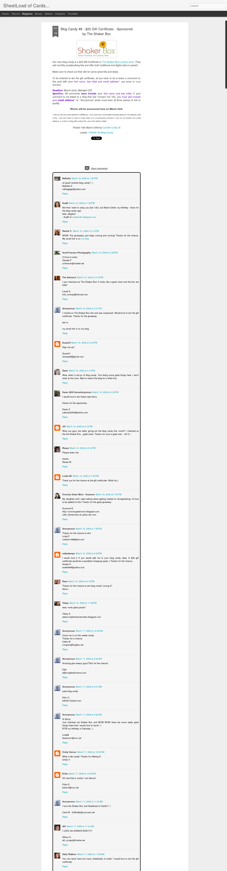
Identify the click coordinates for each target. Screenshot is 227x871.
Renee (65, 447)
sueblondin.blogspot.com (84, 216)
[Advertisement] (158, 78)
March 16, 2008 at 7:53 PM (88, 528)
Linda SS (66, 475)
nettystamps (68, 553)
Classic (5, 13)
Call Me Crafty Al (111, 127)
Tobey (65, 602)
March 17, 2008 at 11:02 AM (89, 801)
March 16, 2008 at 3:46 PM (84, 342)
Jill (63, 426)
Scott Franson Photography (76, 252)
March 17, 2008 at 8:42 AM (88, 658)
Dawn (65, 370)
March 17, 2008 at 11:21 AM (80, 825)
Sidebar (49, 13)
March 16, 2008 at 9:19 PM (81, 580)
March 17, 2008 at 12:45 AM (89, 630)
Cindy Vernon (69, 751)
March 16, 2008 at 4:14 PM (82, 370)
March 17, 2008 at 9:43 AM (88, 714)
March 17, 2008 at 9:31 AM (88, 686)
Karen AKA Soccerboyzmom (76, 391)
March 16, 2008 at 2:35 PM (104, 252)
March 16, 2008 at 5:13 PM (79, 426)
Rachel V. (67, 230)
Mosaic (38, 13)
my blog (84, 238)
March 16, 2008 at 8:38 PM (88, 553)
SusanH (66, 342)
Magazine (27, 13)
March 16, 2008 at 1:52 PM (84, 177)
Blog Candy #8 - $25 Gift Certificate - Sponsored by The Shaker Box (97, 31)
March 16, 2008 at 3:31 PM (88, 308)
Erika (64, 773)
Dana (64, 580)
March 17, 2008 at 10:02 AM (90, 751)
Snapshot (60, 13)
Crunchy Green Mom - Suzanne (78, 494)
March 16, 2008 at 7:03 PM (85, 475)
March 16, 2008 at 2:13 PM (86, 230)
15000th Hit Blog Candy (100, 132)
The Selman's (69, 277)
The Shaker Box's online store (118, 61)
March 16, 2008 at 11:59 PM (82, 602)
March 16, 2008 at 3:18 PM (90, 277)
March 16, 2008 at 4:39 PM (105, 391)
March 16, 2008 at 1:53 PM (81, 202)
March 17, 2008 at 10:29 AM (81, 773)
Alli (63, 825)
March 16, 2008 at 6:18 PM (82, 447)
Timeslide (72, 13)
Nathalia (66, 177)
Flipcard (15, 13)
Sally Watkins (69, 853)
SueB (64, 202)
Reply (64, 193)
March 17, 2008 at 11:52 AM (90, 853)
